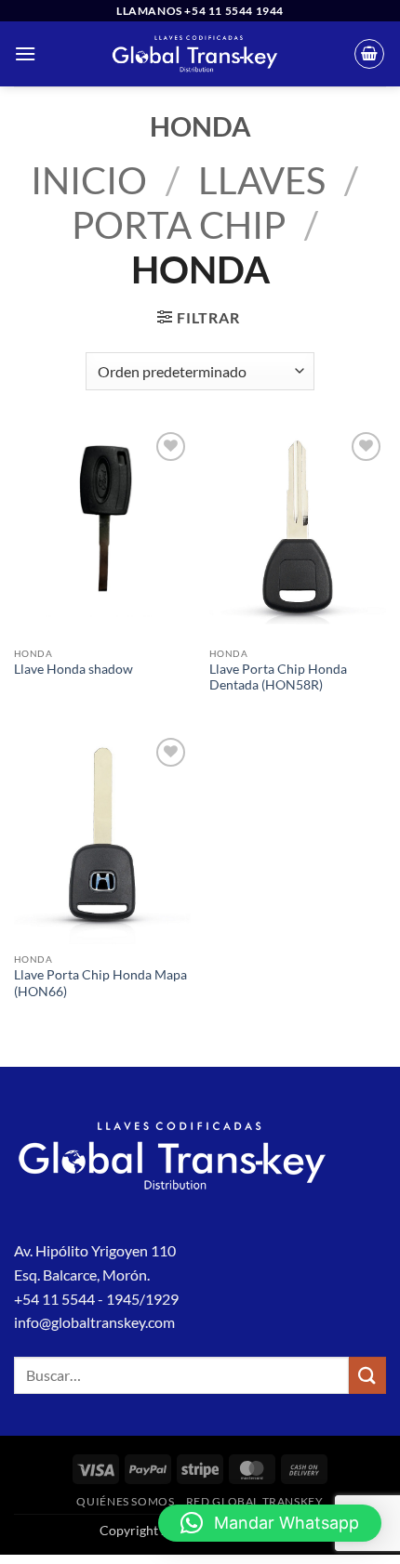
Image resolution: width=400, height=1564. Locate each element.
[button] (25, 53)
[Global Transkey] (195, 53)
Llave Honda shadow (73, 669)
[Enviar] (367, 1375)
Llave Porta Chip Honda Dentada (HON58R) (278, 677)
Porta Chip (179, 225)
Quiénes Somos (125, 1501)
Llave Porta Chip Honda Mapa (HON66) (100, 983)
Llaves (262, 180)
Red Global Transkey (255, 1501)
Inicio (89, 180)
